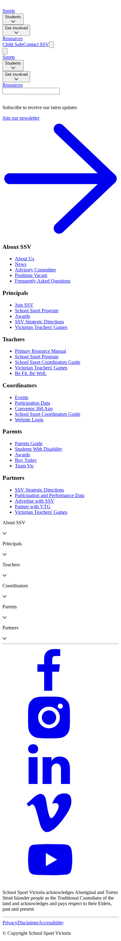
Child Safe (12, 44)
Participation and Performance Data (49, 495)
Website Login (29, 419)
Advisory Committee (35, 269)
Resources (12, 38)
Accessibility (51, 922)
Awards (22, 316)
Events (21, 397)
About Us (24, 258)
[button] (60, 528)
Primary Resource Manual (40, 351)
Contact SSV (36, 44)
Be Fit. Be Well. (31, 373)
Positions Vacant (31, 275)
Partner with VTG (33, 506)
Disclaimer (27, 922)
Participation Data (32, 403)
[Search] (51, 44)
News (20, 264)
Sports (8, 10)
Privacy (9, 922)
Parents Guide (29, 443)
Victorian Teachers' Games (41, 327)
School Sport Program (36, 310)
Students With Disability (38, 449)
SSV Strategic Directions (39, 321)
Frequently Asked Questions (42, 280)
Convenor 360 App (34, 408)
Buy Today (26, 460)
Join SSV (24, 305)
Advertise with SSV (34, 501)
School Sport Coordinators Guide (47, 362)
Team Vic (24, 465)
